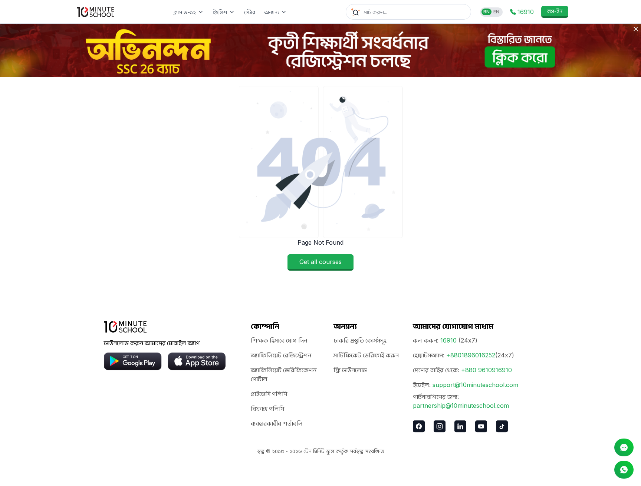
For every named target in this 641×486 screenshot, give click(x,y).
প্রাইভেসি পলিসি (269, 393)
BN (486, 11)
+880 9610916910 (486, 370)
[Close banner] (636, 29)
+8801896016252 (470, 355)
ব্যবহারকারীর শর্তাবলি (277, 423)
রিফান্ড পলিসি (267, 408)
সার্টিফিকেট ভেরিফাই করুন (366, 355)
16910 (448, 340)
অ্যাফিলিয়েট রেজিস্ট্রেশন (281, 355)
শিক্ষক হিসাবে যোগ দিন (279, 340)
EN (496, 11)
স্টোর (249, 12)
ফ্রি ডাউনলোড (350, 370)
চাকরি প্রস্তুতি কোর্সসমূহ (360, 340)
